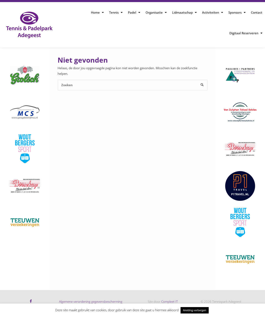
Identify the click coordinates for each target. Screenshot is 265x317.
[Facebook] (31, 301)
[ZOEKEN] (202, 85)
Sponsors (235, 12)
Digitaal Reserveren (243, 33)
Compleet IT (169, 301)
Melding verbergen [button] (194, 310)
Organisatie (154, 12)
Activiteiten (210, 12)
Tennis (114, 12)
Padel (132, 12)
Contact (256, 12)
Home (95, 12)
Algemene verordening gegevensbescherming (90, 301)
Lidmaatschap (182, 12)
